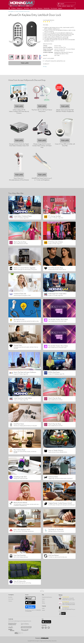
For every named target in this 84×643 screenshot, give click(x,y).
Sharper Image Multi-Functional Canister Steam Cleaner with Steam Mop (42, 145)
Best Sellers (26, 8)
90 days (45, 66)
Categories (19, 8)
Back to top (42, 591)
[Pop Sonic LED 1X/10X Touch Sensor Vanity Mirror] (41, 103)
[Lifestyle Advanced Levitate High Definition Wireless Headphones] (64, 103)
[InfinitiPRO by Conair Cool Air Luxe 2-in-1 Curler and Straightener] (41, 171)
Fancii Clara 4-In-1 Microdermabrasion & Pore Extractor (19, 179)
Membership (47, 8)
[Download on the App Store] (46, 621)
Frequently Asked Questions (47, 597)
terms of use (38, 610)
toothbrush (64, 6)
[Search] (58, 3)
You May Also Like (15, 193)
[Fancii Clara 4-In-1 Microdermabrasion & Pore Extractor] (18, 171)
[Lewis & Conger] (26, 624)
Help (43, 594)
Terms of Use (54, 640)
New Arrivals (33, 8)
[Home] (21, 3)
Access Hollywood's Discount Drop (22, 11)
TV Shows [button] (13, 8)
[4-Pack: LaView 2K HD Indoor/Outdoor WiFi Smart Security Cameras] (18, 103)
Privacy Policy (48, 640)
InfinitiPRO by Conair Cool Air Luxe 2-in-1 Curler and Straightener (42, 179)
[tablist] (24, 57)
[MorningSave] (26, 627)
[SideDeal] (13, 630)
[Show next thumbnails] (41, 57)
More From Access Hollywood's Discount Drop (26, 80)
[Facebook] (43, 628)
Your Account (54, 8)
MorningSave (11, 11)
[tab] (11, 57)
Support (60, 8)
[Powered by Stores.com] (42, 638)
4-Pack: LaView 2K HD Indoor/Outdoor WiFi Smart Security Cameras (19, 111)
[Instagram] (46, 628)
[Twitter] (49, 628)
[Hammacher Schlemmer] (13, 624)
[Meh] (13, 627)
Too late (25, 63)
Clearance (40, 8)
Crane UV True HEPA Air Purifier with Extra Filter (65, 144)
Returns (43, 601)
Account (26, 594)
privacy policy (29, 611)
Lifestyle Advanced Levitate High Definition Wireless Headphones (65, 110)
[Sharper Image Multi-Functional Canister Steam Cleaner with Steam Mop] (41, 137)
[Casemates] (20, 633)
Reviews (60, 595)
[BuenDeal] (26, 630)
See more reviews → (63, 611)
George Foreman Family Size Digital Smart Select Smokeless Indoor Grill (19, 144)
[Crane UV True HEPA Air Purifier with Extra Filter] (64, 137)
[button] (9, 8)
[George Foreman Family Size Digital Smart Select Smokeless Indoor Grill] (18, 137)
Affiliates (43, 603)
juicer (72, 6)
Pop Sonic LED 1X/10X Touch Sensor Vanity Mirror (42, 110)
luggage (68, 6)
